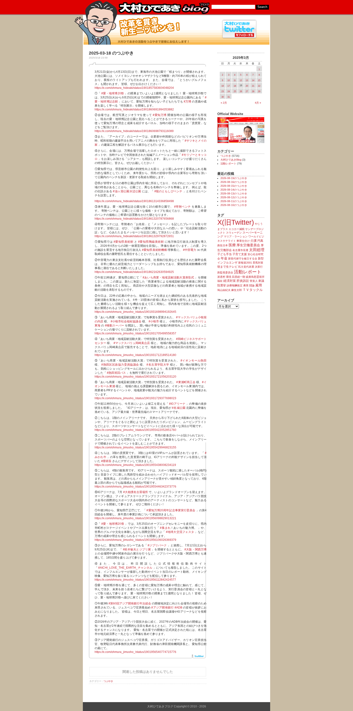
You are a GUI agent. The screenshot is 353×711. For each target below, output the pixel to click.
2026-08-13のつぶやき (233, 193)
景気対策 (258, 262)
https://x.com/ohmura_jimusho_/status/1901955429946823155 (135, 447)
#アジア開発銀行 (162, 607)
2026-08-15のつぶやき (233, 185)
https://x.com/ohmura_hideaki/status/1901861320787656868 (134, 218)
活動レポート (228, 163)
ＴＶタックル (253, 290)
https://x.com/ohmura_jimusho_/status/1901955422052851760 (135, 430)
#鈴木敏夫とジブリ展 (137, 549)
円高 (260, 240)
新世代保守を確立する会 (242, 258)
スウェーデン (234, 232)
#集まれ (165, 528)
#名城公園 (178, 408)
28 (253, 91)
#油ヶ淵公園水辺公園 (127, 191)
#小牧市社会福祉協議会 (126, 321)
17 (228, 86)
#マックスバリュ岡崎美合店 (132, 343)
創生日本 (222, 245)
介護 (253, 240)
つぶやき (108, 681)
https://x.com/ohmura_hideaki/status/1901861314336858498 (134, 201)
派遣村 (221, 276)
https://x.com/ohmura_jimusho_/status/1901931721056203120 (135, 376)
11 (235, 80)
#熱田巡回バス (116, 372)
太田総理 (256, 250)
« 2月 (224, 102)
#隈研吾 (106, 461)
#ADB (178, 607)
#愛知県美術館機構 (154, 250)
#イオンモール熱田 (194, 360)
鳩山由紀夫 (224, 290)
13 (247, 80)
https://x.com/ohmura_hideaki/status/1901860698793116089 (134, 131)
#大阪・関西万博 (195, 549)
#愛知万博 (160, 115)
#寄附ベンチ (182, 206)
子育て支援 (239, 254)
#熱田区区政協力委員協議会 (120, 364)
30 (222, 97)
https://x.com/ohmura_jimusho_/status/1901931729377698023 (135, 398)
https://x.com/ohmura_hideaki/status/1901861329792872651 (134, 236)
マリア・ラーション (236, 236)
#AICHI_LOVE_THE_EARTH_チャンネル (125, 567)
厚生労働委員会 (248, 245)
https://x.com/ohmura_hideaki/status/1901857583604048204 (134, 88)
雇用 (258, 285)
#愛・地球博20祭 (112, 93)
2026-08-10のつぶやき (233, 205)
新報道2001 (245, 262)
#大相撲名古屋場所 (135, 492)
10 (228, 80)
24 (228, 91)
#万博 (187, 101)
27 (247, 91)
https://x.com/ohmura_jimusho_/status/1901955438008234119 (135, 465)
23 (222, 91)
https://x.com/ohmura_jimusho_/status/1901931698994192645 (135, 311)
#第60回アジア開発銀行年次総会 (130, 603)
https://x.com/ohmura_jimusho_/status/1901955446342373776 (135, 486)
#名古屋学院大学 (157, 364)
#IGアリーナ (177, 403)
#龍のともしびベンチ (168, 191)
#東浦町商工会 (185, 382)
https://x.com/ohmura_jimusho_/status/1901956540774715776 (135, 652)
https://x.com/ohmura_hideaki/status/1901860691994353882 (134, 109)
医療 (232, 245)
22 (259, 86)
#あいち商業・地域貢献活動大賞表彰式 (168, 277)
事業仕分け (243, 240)
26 (241, 91)
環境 (228, 276)
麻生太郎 (236, 290)
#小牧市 (154, 321)
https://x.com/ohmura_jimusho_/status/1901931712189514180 (135, 355)
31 (228, 97)
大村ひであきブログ (164, 8)
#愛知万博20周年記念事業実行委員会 (170, 510)
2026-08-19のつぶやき (233, 178)
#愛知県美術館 (124, 241)
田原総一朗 (238, 276)
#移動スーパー (114, 325)
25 (235, 91)
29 (259, 91)
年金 (224, 258)
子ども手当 (224, 254)
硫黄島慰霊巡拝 (255, 276)
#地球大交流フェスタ (180, 532)
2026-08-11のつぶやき (233, 201)
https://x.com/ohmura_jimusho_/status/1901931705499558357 (135, 333)
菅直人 (254, 280)
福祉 (220, 280)
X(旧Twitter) (235, 222)
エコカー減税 (236, 229)
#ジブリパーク (157, 545)
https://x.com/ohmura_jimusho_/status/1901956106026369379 (135, 540)
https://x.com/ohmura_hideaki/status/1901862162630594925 (134, 272)
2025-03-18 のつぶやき (111, 53)
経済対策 (229, 281)
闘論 (252, 285)
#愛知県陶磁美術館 (151, 241)
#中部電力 (189, 250)
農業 (246, 285)
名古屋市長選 (240, 250)
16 (222, 86)
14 (253, 80)
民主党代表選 (246, 266)
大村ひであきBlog (230, 159)
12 (241, 80)
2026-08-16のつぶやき (233, 182)
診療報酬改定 (235, 285)
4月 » (258, 102)
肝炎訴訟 (243, 281)
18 (235, 86)
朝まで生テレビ (227, 266)
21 (253, 86)
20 (247, 86)
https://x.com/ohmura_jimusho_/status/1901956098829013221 (135, 518)
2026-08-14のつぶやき (233, 189)
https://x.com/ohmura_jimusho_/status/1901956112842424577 (135, 579)
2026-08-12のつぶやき (233, 197)
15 (259, 80)
